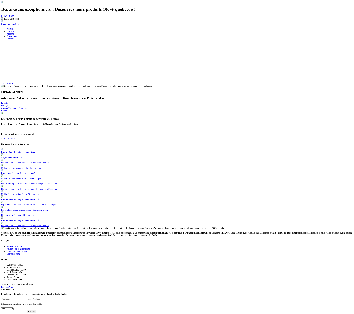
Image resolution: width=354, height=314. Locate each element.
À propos (23, 108)
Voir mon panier (8, 138)
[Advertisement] (177, 61)
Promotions (13, 108)
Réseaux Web (7, 287)
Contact (4, 108)
